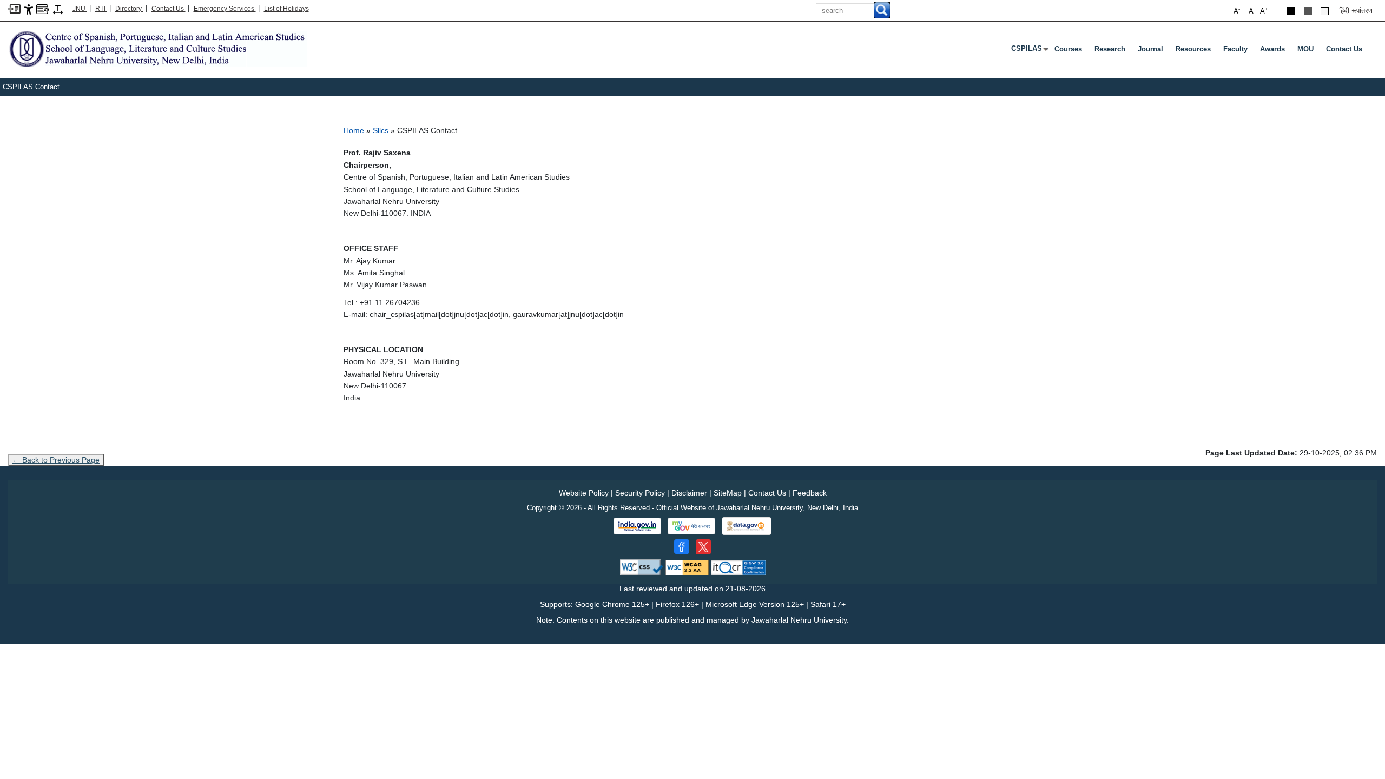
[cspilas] (157, 48)
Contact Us (168, 8)
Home (354, 130)
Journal (1150, 49)
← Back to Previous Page (56, 459)
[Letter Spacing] (57, 9)
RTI (101, 8)
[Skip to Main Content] (14, 8)
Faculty (1235, 49)
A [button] (1264, 10)
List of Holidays (286, 8)
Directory (129, 8)
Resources (1193, 49)
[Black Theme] (1291, 11)
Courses (1068, 49)
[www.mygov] (691, 526)
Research (1109, 49)
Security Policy (640, 492)
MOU (1305, 49)
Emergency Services (225, 8)
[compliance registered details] (738, 567)
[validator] (641, 567)
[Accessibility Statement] (28, 9)
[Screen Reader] (42, 8)
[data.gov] (746, 526)
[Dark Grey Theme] (1308, 11)
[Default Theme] (1325, 11)
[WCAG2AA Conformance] (687, 567)
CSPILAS (1029, 50)
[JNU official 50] (703, 546)
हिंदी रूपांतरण (1356, 10)
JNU (79, 8)
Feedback (810, 492)
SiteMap (728, 492)
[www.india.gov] (637, 526)
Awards (1272, 49)
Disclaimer (689, 492)
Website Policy (584, 492)
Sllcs (380, 130)
